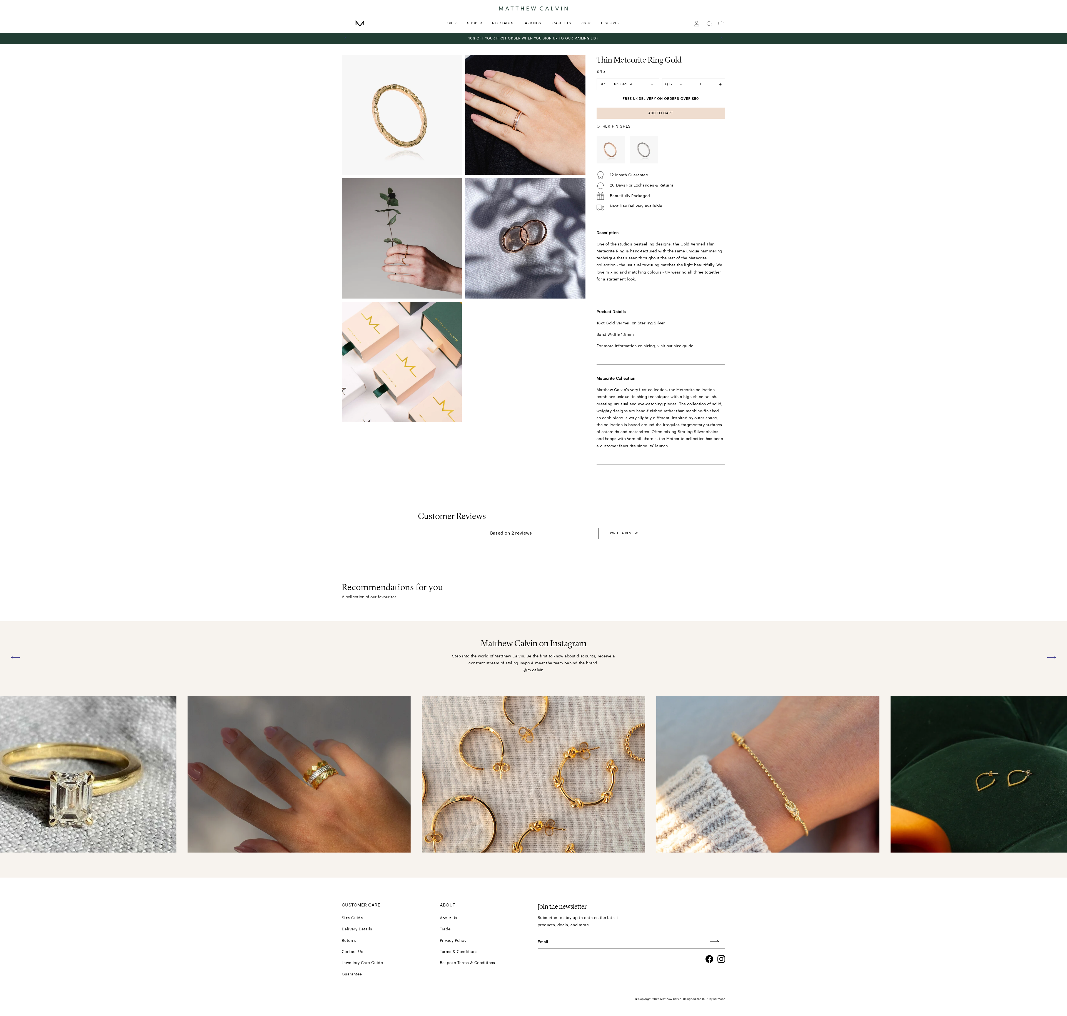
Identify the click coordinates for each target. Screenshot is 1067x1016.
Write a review (624, 533)
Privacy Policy (453, 941)
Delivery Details (357, 929)
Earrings (532, 23)
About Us (448, 918)
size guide (684, 346)
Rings (586, 23)
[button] (349, 38)
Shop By (475, 23)
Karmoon (719, 999)
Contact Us (352, 952)
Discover (610, 23)
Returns (349, 941)
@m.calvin (533, 670)
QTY (669, 84)
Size (604, 84)
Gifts (452, 23)
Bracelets (560, 23)
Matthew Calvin (670, 999)
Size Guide (352, 918)
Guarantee (352, 974)
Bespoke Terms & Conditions (467, 963)
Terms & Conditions (459, 952)
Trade (445, 929)
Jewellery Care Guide (362, 963)
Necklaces (502, 23)
